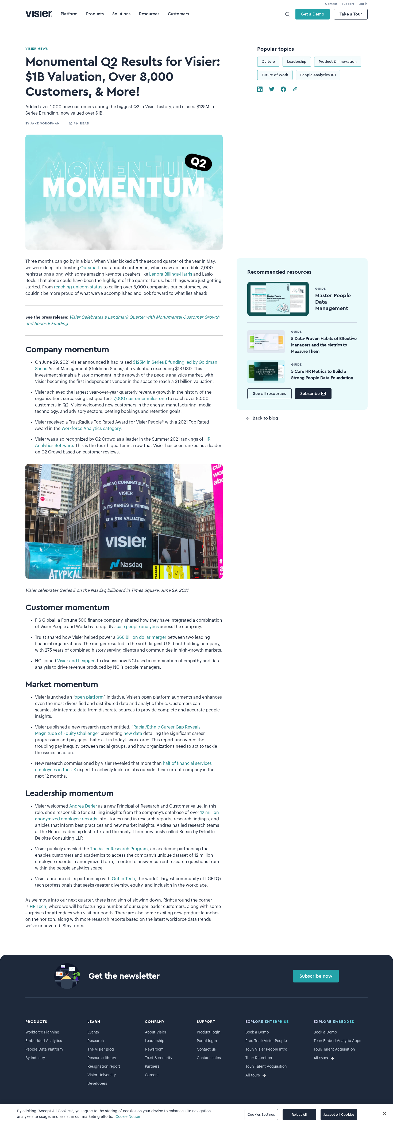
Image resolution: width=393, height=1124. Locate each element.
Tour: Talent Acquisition (266, 1066)
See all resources (269, 393)
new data (133, 733)
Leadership (296, 62)
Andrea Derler (83, 806)
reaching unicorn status (78, 287)
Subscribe (310, 393)
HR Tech (38, 906)
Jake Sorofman (45, 123)
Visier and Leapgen (76, 661)
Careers (152, 1075)
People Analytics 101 (318, 75)
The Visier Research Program (119, 849)
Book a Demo (257, 1032)
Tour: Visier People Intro (266, 1049)
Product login (208, 1032)
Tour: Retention (258, 1058)
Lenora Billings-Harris (171, 274)
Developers (97, 1084)
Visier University (101, 1075)
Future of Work (275, 75)
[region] (196, 1114)
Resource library (101, 1058)
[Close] (384, 1113)
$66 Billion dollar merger (141, 637)
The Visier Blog (100, 1049)
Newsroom (154, 1049)
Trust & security (158, 1058)
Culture (268, 62)
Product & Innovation (338, 62)
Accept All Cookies (338, 1114)
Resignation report (103, 1066)
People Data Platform (44, 1049)
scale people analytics (136, 627)
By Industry (35, 1058)
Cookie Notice (127, 1117)
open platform (89, 697)
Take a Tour (351, 14)
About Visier (155, 1032)
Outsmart (90, 268)
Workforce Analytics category (91, 428)
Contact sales (209, 1058)
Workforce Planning (42, 1032)
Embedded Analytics (43, 1041)
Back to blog (265, 418)
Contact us (206, 1049)
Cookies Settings (261, 1114)
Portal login (207, 1041)
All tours (252, 1075)
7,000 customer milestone (140, 399)
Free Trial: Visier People (266, 1041)
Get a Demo (312, 14)
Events (93, 1032)
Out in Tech (123, 879)
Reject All (299, 1114)
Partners (152, 1066)
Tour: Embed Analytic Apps (337, 1041)
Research (95, 1041)
